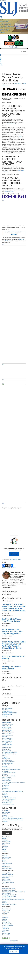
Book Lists (4, 855)
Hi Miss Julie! (5, 771)
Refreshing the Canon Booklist (9, 895)
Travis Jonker (17, 83)
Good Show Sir (6, 765)
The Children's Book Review (9, 798)
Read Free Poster (6, 898)
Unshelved (5, 821)
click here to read (11, 124)
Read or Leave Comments (8, 567)
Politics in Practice (4, 29)
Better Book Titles (6, 733)
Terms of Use (5, 928)
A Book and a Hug (6, 722)
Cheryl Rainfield (6, 749)
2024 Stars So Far (6, 859)
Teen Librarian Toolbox (5, 31)
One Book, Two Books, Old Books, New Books (13, 782)
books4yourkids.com (7, 738)
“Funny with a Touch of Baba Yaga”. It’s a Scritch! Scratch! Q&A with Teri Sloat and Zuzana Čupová (13, 607)
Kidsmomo (5, 774)
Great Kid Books (6, 768)
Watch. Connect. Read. (8, 804)
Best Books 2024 (6, 857)
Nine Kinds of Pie (6, 780)
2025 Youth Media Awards (8, 890)
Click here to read (9, 191)
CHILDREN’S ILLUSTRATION (9, 752)
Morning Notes (13, 559)
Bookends (21, 239)
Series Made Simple (7, 863)
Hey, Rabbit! (5, 709)
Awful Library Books (7, 730)
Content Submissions (7, 925)
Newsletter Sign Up (7, 924)
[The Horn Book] (17, 944)
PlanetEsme (5, 787)
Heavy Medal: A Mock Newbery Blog (9, 26)
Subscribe (4, 920)
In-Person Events (6, 909)
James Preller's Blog (7, 711)
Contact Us (5, 917)
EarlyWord (4, 757)
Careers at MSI (6, 935)
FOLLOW (7, 833)
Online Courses (6, 910)
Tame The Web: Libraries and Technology (12, 818)
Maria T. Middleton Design (8, 776)
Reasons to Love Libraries (8, 888)
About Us (4, 916)
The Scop (4, 716)
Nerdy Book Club (6, 777)
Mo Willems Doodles (7, 714)
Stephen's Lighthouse (7, 817)
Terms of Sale (5, 930)
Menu (24, 51)
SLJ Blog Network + (5, 20)
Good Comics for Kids (5, 24)
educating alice (6, 758)
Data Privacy (5, 927)
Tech (3, 865)
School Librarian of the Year (9, 896)
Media (3, 860)
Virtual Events (5, 912)
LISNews (4, 815)
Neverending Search (7, 779)
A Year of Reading (6, 727)
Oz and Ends (5, 785)
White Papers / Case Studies (9, 904)
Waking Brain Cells (7, 802)
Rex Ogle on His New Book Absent (11, 667)
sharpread (4, 793)
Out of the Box (5, 783)
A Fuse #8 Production (5, 23)
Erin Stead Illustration (7, 708)
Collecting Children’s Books (9, 754)
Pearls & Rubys (6, 879)
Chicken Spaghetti (6, 750)
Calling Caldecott (6, 743)
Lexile (20, 136)
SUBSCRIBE (3, 1)
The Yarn (2, 32)
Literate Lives (8, 240)
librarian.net (5, 813)
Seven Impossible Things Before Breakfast (12, 791)
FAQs (3, 931)
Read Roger (5, 788)
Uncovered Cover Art (7, 801)
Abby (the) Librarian (7, 729)
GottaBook (5, 766)
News (19, 559)
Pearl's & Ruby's (4, 27)
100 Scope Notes (4, 21)
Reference (4, 862)
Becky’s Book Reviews (7, 732)
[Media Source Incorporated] (6, 944)
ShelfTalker (5, 794)
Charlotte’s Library (6, 747)
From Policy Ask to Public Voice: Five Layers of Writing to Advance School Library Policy (13, 644)
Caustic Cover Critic (7, 744)
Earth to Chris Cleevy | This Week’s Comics (12, 619)
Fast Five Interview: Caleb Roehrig (13, 657)
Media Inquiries (6, 922)
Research (4, 902)
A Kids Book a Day (6, 725)
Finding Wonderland (7, 760)
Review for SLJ (6, 866)
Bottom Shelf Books (7, 741)
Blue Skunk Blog (6, 812)
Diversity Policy (6, 933)
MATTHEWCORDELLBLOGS (9, 713)
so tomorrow (5, 796)
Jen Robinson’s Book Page (9, 772)
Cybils (3, 755)
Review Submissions (7, 868)
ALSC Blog (5, 810)
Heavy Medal (5, 877)
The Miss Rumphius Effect (8, 799)
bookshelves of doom (7, 739)
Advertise (4, 919)
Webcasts (4, 913)
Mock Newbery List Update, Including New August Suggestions (12, 631)
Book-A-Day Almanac (7, 735)
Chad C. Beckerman (7, 746)
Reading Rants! (6, 790)
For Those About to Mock (8, 761)
